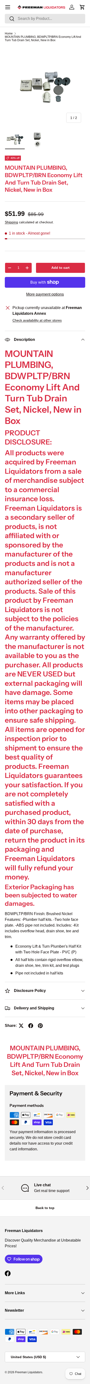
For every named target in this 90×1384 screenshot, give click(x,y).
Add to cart (60, 268)
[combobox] (45, 18)
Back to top (45, 1208)
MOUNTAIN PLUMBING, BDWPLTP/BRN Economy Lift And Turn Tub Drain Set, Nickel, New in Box (43, 38)
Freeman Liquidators (28, 1372)
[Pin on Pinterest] (40, 1025)
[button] (82, 7)
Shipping (11, 222)
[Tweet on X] (21, 1025)
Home (9, 33)
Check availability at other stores (37, 320)
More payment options (45, 294)
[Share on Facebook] (31, 1025)
